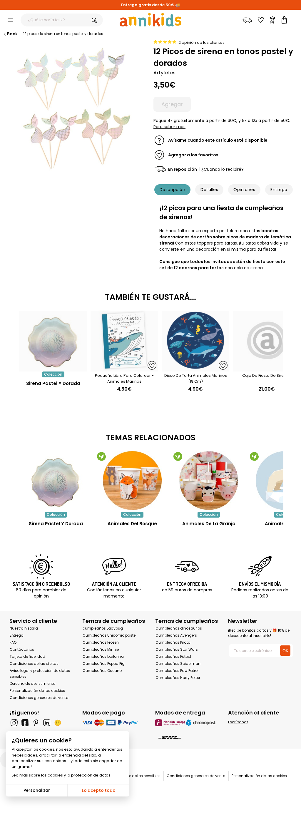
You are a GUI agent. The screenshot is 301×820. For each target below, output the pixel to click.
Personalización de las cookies (37, 690)
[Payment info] (114, 722)
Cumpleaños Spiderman (177, 663)
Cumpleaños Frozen (101, 642)
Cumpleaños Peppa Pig (104, 663)
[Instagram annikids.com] (14, 722)
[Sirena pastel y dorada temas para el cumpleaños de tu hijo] (55, 480)
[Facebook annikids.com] (25, 722)
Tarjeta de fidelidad (27, 656)
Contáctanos (22, 649)
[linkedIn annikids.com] (46, 722)
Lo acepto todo (99, 790)
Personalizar (37, 790)
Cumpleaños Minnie (101, 649)
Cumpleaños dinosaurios (178, 628)
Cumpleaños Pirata (172, 642)
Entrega (278, 190)
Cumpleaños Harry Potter (177, 677)
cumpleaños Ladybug (103, 628)
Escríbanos (238, 721)
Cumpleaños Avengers (176, 635)
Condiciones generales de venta (39, 697)
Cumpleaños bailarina (103, 656)
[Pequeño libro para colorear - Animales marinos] (124, 368)
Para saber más (169, 127)
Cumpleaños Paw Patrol (176, 670)
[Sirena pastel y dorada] (53, 368)
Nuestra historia (24, 628)
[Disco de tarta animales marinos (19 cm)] (195, 368)
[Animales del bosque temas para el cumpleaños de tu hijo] (132, 480)
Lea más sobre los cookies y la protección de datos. (61, 775)
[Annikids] (150, 19)
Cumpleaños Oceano (102, 670)
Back (12, 34)
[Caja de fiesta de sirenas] (266, 368)
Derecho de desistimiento (32, 683)
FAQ (13, 642)
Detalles (209, 190)
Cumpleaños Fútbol (173, 656)
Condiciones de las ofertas (34, 663)
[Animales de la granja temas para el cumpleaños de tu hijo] (208, 480)
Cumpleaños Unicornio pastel (109, 635)
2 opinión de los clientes (201, 42)
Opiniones (244, 190)
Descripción (172, 190)
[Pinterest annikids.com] (36, 722)
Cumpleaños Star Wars (176, 649)
